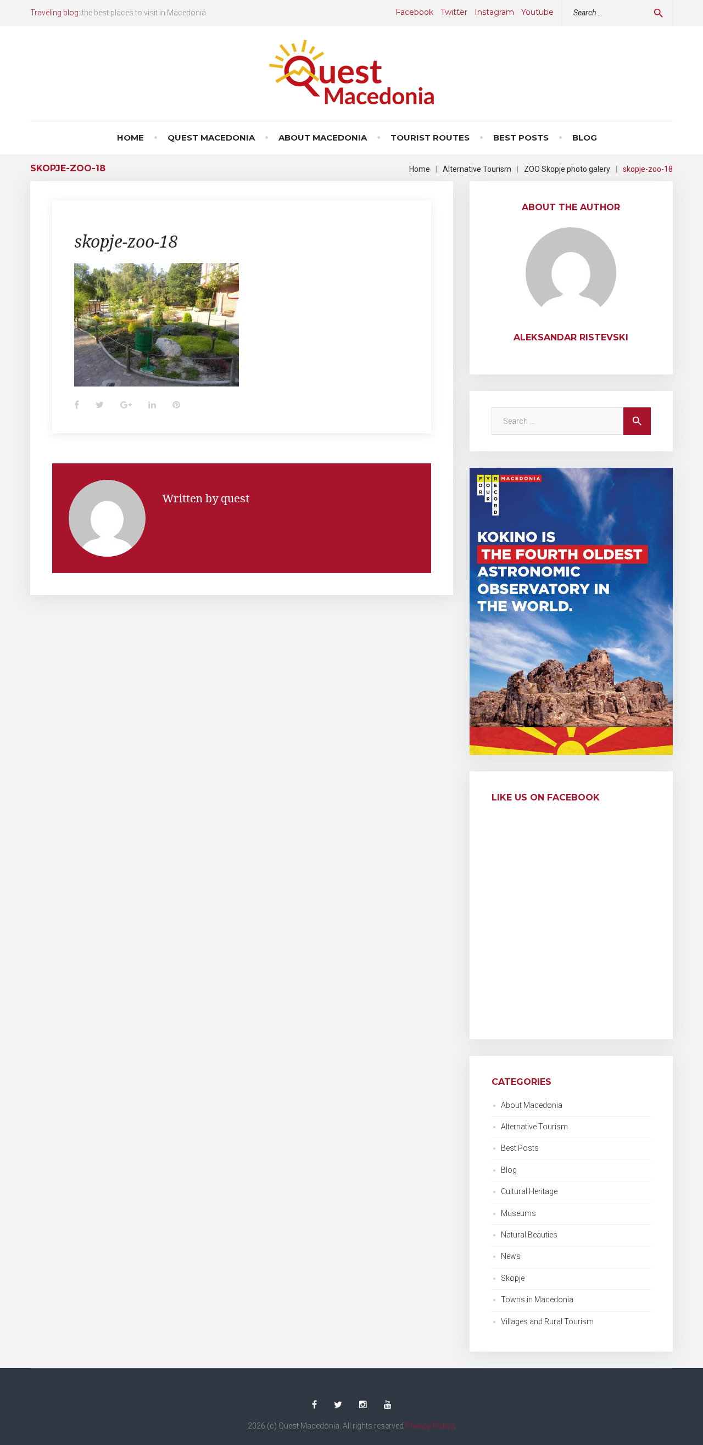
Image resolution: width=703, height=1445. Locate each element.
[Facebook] (314, 1405)
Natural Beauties (529, 1234)
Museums (518, 1213)
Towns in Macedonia (537, 1299)
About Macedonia (322, 137)
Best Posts (521, 137)
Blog (584, 137)
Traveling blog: (55, 12)
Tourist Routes (430, 137)
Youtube (537, 12)
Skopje (513, 1278)
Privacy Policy (429, 1425)
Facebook (414, 12)
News (511, 1256)
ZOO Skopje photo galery (567, 169)
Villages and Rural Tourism (547, 1321)
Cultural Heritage (529, 1191)
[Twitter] (338, 1405)
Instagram (494, 12)
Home (130, 137)
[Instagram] (363, 1405)
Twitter (453, 12)
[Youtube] (388, 1405)
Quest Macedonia (211, 137)
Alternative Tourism (477, 169)
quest (235, 498)
